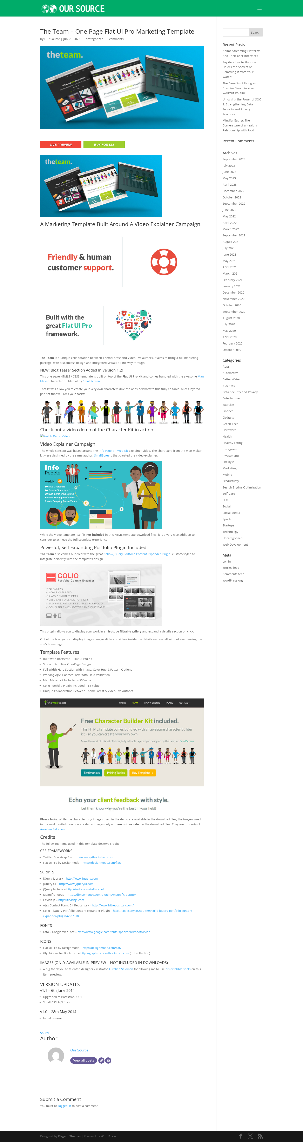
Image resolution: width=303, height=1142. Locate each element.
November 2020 (233, 299)
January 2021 (232, 286)
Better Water (231, 379)
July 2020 (229, 324)
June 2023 (229, 172)
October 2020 (232, 305)
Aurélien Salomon (52, 829)
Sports (227, 519)
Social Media (231, 513)
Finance (228, 411)
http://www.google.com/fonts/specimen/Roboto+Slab (114, 932)
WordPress (108, 1136)
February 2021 (232, 280)
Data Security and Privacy (240, 392)
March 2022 (231, 229)
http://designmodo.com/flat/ (101, 863)
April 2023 (230, 184)
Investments (231, 456)
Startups (228, 525)
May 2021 (229, 261)
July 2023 (229, 166)
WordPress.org (233, 580)
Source (45, 1033)
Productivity (231, 481)
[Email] (108, 1060)
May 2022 (229, 216)
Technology (230, 532)
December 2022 (233, 191)
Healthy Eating (233, 443)
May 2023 (229, 178)
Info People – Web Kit (113, 451)
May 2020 (229, 331)
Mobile (227, 475)
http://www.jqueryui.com (76, 884)
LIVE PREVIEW (61, 144)
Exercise (228, 405)
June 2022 (229, 210)
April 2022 (230, 223)
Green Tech (230, 424)
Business (229, 386)
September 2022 (234, 203)
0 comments (115, 39)
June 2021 (229, 254)
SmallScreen (91, 381)
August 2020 (231, 318)
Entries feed (231, 568)
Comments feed (233, 574)
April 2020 (230, 337)
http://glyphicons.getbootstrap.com (104, 953)
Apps (226, 366)
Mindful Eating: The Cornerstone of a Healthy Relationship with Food (240, 125)
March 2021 (231, 273)
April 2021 (230, 267)
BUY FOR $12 (104, 144)
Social (227, 506)
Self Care (229, 493)
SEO (225, 500)
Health (227, 436)
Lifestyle (228, 462)
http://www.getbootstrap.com (93, 857)
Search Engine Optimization (242, 487)
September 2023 (234, 159)
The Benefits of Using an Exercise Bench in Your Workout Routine (239, 88)
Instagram (230, 449)
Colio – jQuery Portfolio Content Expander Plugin (137, 554)
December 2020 (233, 292)
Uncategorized (93, 39)
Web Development (235, 544)
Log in (227, 561)
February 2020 (232, 343)
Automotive (230, 373)
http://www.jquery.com (82, 878)
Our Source (52, 39)
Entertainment (233, 398)
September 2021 (234, 235)
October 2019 (232, 350)
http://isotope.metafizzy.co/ (85, 889)
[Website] (101, 1060)
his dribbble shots (178, 969)
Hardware (229, 430)
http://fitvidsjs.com (71, 900)
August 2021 (231, 242)
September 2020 (234, 312)
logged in (64, 1106)
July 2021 (229, 248)
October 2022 (232, 197)
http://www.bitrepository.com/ (113, 905)
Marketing (230, 468)
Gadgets (228, 417)
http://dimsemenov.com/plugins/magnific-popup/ (102, 895)
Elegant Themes (69, 1136)
